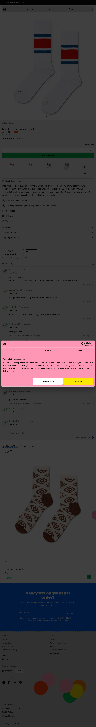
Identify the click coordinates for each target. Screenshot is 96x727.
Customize (46, 381)
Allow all (78, 381)
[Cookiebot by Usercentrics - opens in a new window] (83, 344)
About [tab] (79, 351)
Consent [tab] (16, 351)
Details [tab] (48, 351)
